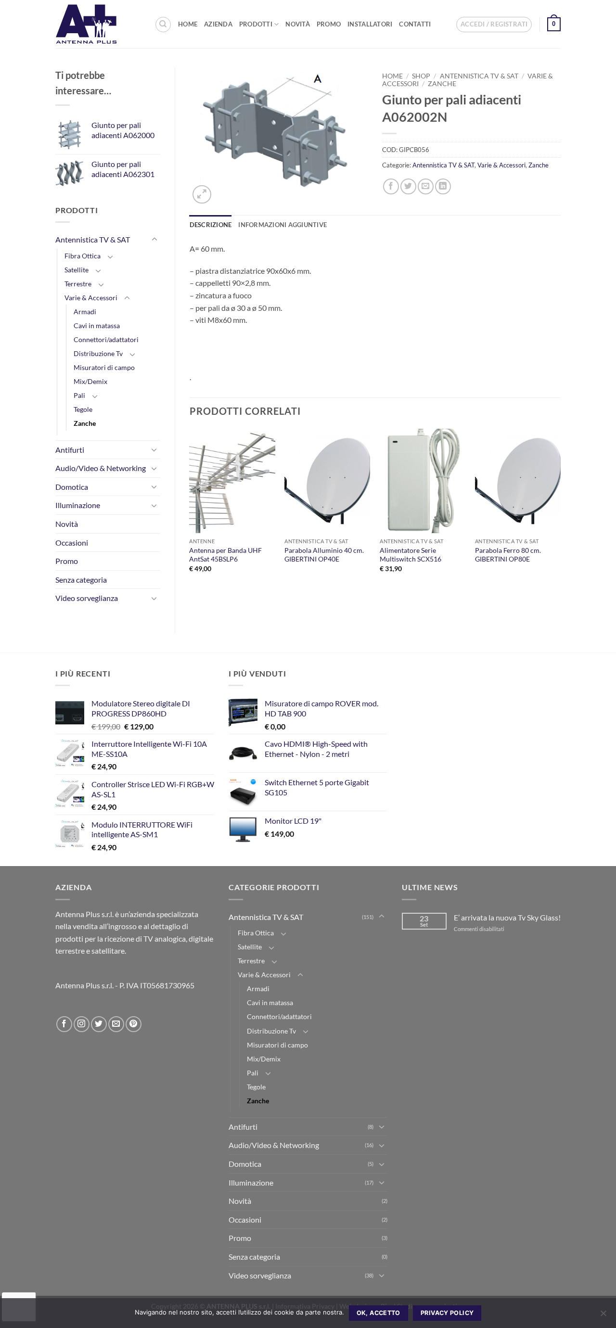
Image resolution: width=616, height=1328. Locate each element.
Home (187, 24)
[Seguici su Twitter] (99, 1024)
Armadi (85, 311)
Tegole (83, 409)
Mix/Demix (90, 381)
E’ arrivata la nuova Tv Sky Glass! (507, 917)
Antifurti (69, 449)
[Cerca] (163, 24)
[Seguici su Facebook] (64, 1024)
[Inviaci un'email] (116, 1024)
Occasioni (71, 542)
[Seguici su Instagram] (82, 1024)
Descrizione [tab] (211, 225)
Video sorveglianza (86, 597)
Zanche (85, 423)
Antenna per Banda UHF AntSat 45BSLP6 (225, 554)
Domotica (71, 486)
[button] (494, 24)
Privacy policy (447, 1312)
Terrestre (77, 284)
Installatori (369, 24)
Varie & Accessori (90, 298)
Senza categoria (81, 579)
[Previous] (190, 509)
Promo (329, 24)
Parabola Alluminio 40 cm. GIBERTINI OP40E (324, 554)
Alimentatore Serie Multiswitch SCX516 (410, 554)
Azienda (218, 24)
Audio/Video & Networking (100, 467)
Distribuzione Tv (98, 353)
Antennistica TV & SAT (92, 239)
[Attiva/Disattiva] (154, 239)
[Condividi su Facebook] (391, 186)
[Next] (560, 509)
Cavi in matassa (97, 325)
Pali (79, 395)
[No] (603, 1316)
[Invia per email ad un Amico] (426, 186)
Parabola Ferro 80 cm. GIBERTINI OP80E (508, 554)
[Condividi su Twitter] (408, 186)
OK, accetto (378, 1312)
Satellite (76, 270)
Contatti (415, 24)
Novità (297, 24)
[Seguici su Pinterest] (133, 1024)
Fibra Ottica (82, 256)
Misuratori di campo (104, 367)
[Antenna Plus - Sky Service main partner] (97, 24)
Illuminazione (77, 505)
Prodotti (255, 24)
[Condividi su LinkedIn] (443, 186)
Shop (421, 76)
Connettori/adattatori (106, 339)
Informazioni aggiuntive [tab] (282, 225)
